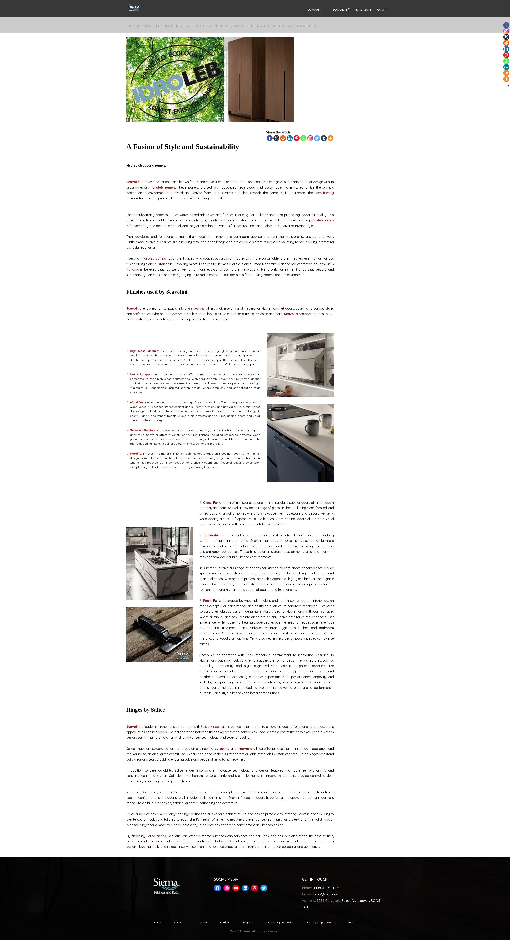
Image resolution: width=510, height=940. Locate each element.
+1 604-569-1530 (326, 887)
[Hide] (508, 85)
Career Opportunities (281, 922)
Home (157, 922)
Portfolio (225, 922)
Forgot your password (320, 922)
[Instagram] (310, 138)
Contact (202, 922)
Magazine (363, 9)
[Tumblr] (324, 138)
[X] (276, 138)
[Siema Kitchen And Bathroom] (134, 8)
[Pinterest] (297, 138)
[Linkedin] (290, 138)
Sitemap (351, 922)
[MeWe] (506, 67)
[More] (330, 138)
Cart (381, 9)
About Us (179, 922)
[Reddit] (283, 138)
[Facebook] (270, 138)
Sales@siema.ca (325, 894)
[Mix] (506, 73)
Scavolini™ (341, 9)
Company (314, 9)
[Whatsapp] (303, 138)
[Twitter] (317, 138)
